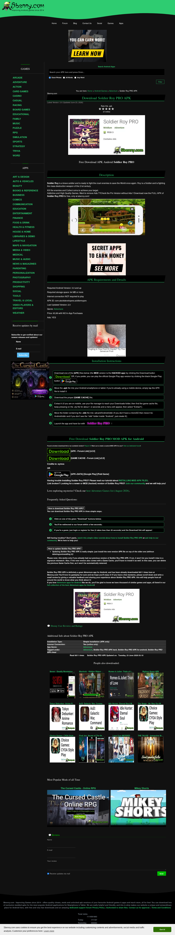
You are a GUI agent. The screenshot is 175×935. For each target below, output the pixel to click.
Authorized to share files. (117, 907)
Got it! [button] (162, 929)
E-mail (49, 850)
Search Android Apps (106, 67)
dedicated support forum (80, 907)
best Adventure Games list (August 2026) (107, 490)
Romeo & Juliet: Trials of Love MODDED (121, 671)
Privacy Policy (98, 907)
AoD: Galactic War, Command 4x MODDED (92, 703)
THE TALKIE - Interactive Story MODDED (150, 735)
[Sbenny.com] (23, 5)
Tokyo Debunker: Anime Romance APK (62, 703)
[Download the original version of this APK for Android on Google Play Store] (58, 474)
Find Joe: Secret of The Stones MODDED (92, 735)
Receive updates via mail (60, 873)
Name (49, 840)
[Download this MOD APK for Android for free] (58, 451)
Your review (52, 861)
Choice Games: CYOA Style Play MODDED (62, 735)
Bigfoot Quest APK (150, 671)
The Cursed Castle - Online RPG (78, 788)
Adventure (58, 309)
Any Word (80, 77)
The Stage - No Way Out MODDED (150, 703)
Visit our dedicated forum (131, 446)
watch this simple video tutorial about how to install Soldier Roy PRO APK (110, 538)
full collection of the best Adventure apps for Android (70, 585)
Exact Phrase (56, 77)
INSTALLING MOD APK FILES (133, 480)
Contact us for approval (139, 907)
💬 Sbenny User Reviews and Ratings (65, 625)
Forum (65, 23)
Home (54, 23)
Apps (121, 23)
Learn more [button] (49, 931)
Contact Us (87, 23)
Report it (88, 446)
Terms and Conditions (161, 907)
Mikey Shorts (142, 788)
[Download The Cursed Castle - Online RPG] (78, 807)
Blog (75, 23)
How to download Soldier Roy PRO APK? (66, 508)
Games (111, 23)
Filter (160, 82)
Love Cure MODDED (121, 735)
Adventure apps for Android (69, 582)
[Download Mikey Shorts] (142, 807)
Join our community (135, 483)
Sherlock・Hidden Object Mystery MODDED (92, 671)
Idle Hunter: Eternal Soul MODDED (121, 703)
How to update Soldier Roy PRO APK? (64, 548)
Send (162, 874)
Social (99, 23)
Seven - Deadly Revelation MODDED (62, 671)
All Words (69, 77)
